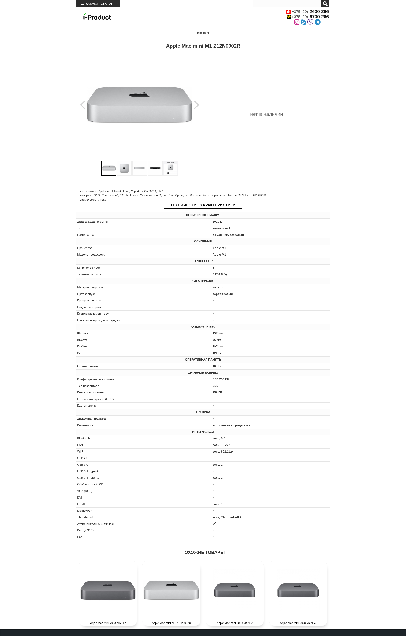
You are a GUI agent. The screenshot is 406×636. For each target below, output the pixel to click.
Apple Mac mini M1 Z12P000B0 (171, 623)
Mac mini (203, 32)
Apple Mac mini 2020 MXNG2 (298, 623)
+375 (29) (310, 11)
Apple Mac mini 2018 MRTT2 (108, 623)
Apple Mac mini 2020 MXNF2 (235, 623)
